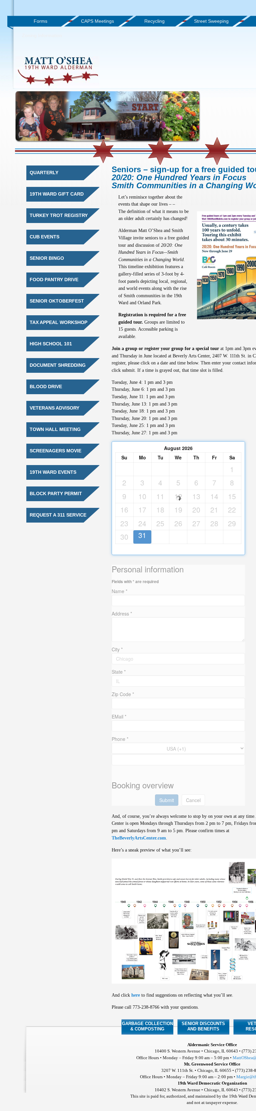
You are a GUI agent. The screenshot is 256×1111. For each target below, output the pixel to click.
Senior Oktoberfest (57, 301)
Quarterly (44, 172)
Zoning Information (42, 35)
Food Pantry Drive (54, 279)
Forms (40, 21)
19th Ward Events (53, 472)
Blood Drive (46, 386)
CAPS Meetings (97, 21)
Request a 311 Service (58, 515)
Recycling (154, 21)
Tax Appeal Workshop (58, 322)
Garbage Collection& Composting (147, 1026)
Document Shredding (58, 365)
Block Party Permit (56, 493)
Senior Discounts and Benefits (203, 1026)
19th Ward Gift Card (57, 194)
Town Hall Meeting (55, 429)
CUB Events (44, 236)
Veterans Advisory (54, 408)
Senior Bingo (47, 258)
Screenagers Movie (55, 450)
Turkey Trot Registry (59, 215)
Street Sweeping (211, 21)
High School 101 (51, 343)
